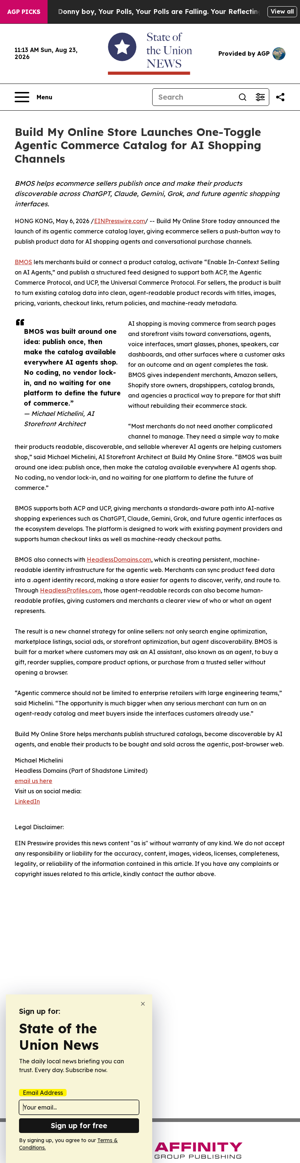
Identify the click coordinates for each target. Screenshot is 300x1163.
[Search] (242, 97)
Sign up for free (79, 1125)
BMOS (23, 262)
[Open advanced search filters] (260, 97)
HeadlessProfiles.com (70, 590)
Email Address (43, 1092)
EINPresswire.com (119, 221)
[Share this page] (280, 97)
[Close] (142, 1003)
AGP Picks (23, 11)
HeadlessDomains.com (119, 559)
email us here (33, 780)
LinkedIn (27, 801)
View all (282, 11)
